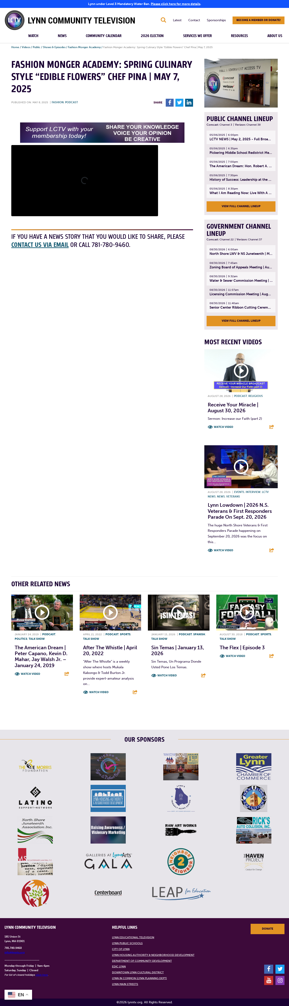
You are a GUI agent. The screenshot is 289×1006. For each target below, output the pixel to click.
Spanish (199, 634)
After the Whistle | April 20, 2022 (110, 651)
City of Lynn (121, 949)
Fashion (58, 102)
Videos (26, 47)
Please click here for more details (175, 4)
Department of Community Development (142, 960)
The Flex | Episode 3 (242, 648)
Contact (194, 20)
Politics (21, 638)
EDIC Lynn (119, 966)
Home (15, 47)
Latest (177, 20)
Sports (125, 634)
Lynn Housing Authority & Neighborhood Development (153, 955)
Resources (239, 35)
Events (239, 492)
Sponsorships (216, 20)
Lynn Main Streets (125, 984)
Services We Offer (197, 35)
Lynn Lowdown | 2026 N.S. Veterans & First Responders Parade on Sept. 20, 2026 (240, 511)
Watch (33, 35)
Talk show (37, 638)
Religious (255, 396)
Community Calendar (103, 35)
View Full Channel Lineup (241, 206)
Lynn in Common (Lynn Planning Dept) (139, 978)
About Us (274, 35)
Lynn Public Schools (127, 943)
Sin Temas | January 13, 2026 (177, 651)
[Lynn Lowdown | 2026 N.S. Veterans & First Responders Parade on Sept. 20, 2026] (241, 466)
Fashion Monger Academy (84, 47)
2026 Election (152, 35)
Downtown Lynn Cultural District (138, 972)
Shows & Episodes (54, 47)
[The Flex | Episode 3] (247, 613)
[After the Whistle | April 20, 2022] (110, 613)
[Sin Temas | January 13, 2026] (179, 613)
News (62, 35)
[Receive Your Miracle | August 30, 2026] (241, 370)
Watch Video (223, 427)
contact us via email (40, 245)
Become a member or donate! (258, 20)
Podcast (71, 102)
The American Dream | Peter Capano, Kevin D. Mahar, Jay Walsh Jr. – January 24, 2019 (41, 656)
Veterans (233, 496)
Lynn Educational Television (133, 937)
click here (42, 974)
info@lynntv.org (15, 952)
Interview (253, 492)
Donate (267, 928)
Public (36, 47)
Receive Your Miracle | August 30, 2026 (233, 408)
